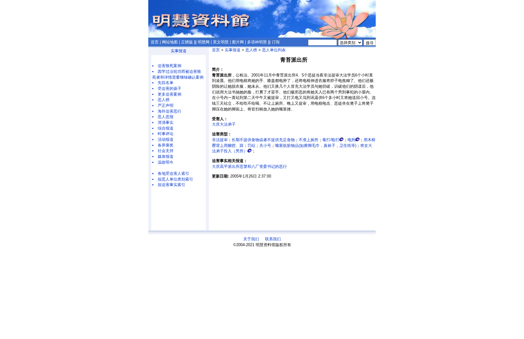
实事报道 (178, 51)
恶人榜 (164, 99)
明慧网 (204, 42)
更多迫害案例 (169, 94)
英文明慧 (221, 42)
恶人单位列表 (274, 50)
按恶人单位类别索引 (175, 179)
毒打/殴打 (330, 139)
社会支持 (165, 150)
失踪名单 (165, 82)
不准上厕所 (308, 139)
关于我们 (251, 239)
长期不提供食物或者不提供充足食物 (263, 139)
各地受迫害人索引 (173, 173)
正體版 (187, 42)
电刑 (351, 139)
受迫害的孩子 (169, 88)
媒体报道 (165, 156)
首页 (155, 42)
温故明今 (165, 162)
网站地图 (170, 42)
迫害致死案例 (169, 65)
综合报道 (165, 128)
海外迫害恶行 (169, 111)
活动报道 (165, 139)
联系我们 (273, 239)
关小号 (265, 145)
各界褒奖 (165, 145)
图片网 (238, 42)
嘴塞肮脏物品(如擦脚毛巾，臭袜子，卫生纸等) (315, 145)
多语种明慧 (257, 42)
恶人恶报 (165, 116)
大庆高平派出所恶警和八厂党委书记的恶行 (249, 166)
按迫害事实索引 (171, 184)
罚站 (251, 145)
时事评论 (165, 133)
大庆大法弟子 (224, 124)
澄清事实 (165, 122)
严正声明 (165, 105)
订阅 (276, 42)
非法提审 (220, 139)
